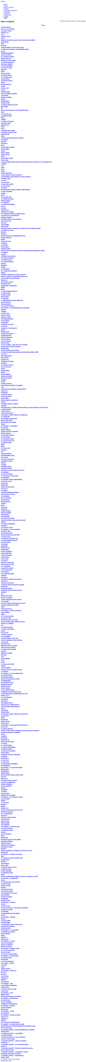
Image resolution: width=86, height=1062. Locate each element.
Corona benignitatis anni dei (9, 540)
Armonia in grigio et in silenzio (9, 403)
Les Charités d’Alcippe (7, 56)
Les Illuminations (6, 680)
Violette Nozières (5, 968)
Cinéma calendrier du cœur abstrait (11, 599)
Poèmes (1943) (5, 1031)
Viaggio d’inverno (6, 58)
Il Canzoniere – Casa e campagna (10, 529)
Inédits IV (4, 979)
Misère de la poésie (6, 946)
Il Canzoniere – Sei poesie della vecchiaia (12, 1024)
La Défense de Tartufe (7, 324)
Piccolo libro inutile (6, 588)
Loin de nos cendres (6, 896)
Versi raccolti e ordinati (7, 147)
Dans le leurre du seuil (7, 564)
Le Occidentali (5, 269)
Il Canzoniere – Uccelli (7, 1011)
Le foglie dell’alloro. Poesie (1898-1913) (12, 300)
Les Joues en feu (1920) (7, 518)
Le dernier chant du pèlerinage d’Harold (12, 584)
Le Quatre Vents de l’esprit (8, 989)
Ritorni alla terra (6, 501)
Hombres (3, 861)
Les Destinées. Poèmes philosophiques (11, 479)
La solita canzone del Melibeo (9, 763)
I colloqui (3, 405)
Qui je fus (3, 222)
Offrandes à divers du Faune (9, 645)
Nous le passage (5, 73)
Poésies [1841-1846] (6, 420)
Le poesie (3, 180)
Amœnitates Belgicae (7, 841)
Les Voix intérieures (6, 697)
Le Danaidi (4, 490)
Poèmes (3, 86)
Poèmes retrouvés (6, 241)
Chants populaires (6, 453)
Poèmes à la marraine (7, 811)
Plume (3, 444)
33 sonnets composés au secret (9, 104)
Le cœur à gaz (5, 760)
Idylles (3, 82)
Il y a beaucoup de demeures (9, 270)
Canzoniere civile (6, 123)
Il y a (2, 625)
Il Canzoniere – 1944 (7, 983)
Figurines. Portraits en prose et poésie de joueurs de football (18, 40)
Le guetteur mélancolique (8, 747)
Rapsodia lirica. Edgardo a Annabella (11, 385)
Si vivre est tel (5, 88)
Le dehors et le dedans (7, 121)
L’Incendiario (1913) (7, 702)
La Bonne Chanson (6, 468)
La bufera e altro (6, 531)
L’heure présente (6, 885)
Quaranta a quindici (6, 64)
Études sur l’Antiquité (7, 623)
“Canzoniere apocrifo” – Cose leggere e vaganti (14, 1051)
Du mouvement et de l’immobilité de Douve (13, 235)
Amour (3, 734)
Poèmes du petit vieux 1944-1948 (10, 534)
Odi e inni (3, 654)
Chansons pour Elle (6, 909)
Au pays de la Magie (7, 474)
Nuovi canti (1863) (6, 498)
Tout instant (4, 544)
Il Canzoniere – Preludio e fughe (10, 948)
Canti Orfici (4, 245)
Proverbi (3, 776)
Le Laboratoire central (7, 438)
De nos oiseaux (5, 793)
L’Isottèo (3, 651)
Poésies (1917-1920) (6, 595)
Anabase (3, 503)
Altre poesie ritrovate (7, 889)
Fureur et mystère (6, 366)
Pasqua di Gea (5, 125)
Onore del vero (5, 739)
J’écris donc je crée (6, 481)
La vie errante (5, 802)
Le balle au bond (5, 883)
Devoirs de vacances (6, 597)
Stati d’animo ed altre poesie (9, 418)
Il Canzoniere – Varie (7, 992)
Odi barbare (4, 837)
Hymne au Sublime (6, 97)
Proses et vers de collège (7, 29)
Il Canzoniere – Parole (7, 963)
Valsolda (3, 119)
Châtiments (4, 789)
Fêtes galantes (5, 357)
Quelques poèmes (6, 510)
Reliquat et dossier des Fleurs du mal (11, 590)
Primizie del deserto (6, 684)
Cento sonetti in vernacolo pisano (10, 278)
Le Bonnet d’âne (5, 293)
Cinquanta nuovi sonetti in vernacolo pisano (13, 389)
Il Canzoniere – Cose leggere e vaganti (12, 797)
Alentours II (4, 852)
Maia (2, 856)
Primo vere (4, 280)
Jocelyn (3, 915)
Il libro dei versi (5, 154)
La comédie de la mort (7, 198)
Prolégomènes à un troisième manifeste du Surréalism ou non (18, 1026)
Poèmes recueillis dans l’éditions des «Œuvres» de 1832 (16, 850)
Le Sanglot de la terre (7, 365)
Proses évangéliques (6, 551)
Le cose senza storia (6, 77)
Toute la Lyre (5, 1016)
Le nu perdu (4, 642)
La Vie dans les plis (6, 570)
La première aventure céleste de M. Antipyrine (14, 414)
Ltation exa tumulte (6, 376)
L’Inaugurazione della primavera (10, 706)
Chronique (4, 756)
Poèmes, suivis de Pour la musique (10, 346)
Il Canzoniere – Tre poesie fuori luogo (11, 767)
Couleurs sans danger (7, 413)
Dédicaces (4, 804)
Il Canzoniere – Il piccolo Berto (10, 955)
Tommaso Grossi (5, 36)
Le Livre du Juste (6, 341)
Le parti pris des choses (7, 306)
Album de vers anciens (7, 211)
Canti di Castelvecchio (7, 582)
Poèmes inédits (5, 712)
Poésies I (3, 232)
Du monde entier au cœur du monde (11, 219)
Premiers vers (5, 32)
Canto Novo (4, 483)
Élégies (3, 935)
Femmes (3, 832)
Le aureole (4, 507)
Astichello (3, 163)
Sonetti (3, 150)
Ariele (2, 606)
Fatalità (3, 267)
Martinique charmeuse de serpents (11, 1053)
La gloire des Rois (6, 409)
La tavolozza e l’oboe (7, 527)
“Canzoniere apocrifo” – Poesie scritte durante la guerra (17, 1048)
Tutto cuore (4, 509)
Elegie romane (5, 752)
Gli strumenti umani (6, 533)
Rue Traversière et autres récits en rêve (12, 774)
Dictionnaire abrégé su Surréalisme (11, 996)
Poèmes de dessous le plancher (9, 431)
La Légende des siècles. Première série (12, 858)
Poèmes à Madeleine (6, 784)
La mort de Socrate (6, 394)
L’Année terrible (5, 920)
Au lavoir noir (5, 981)
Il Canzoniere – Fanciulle (8, 917)
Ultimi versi (4, 586)
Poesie (2, 38)
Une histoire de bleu (6, 80)
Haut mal (3, 69)
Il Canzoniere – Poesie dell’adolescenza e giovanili (15, 307)
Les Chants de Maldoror (8, 204)
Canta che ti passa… (7, 608)
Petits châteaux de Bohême (8, 422)
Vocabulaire (4, 710)
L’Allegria (4, 243)
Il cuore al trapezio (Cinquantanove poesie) (13, 603)
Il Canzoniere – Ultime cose (8, 970)
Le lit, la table (5, 571)
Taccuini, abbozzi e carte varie (9, 638)
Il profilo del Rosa (6, 84)
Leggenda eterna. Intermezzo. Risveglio (12, 138)
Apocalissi (4, 736)
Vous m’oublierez (6, 667)
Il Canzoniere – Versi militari (9, 426)
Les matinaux (5, 472)
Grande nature (5, 859)
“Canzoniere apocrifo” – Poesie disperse (12, 1055)
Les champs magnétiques (8, 523)
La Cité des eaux (5, 437)
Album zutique (5, 773)
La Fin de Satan (5, 1000)
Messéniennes (5, 348)
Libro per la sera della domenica (10, 704)
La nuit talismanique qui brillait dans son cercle (14, 693)
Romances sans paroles (7, 562)
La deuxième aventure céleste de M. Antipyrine (14, 714)
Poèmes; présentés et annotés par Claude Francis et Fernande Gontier (21, 228)
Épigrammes (4, 959)
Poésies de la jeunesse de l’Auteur (10, 678)
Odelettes (3, 309)
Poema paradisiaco (6, 786)
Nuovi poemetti (5, 516)
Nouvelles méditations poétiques (10, 492)
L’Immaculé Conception (8, 926)
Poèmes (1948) (5, 1057)
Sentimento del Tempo (7, 361)
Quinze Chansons (6, 433)
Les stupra (4, 743)
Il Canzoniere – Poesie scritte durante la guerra (14, 725)
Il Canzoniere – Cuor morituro (9, 930)
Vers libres (4, 791)
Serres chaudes (5, 320)
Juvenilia (3, 464)
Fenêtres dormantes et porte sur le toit (12, 810)
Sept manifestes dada (7, 872)
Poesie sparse (4, 632)
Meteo (2, 71)
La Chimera (4, 699)
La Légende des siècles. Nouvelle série (11, 924)
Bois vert (3, 972)
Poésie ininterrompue (7, 677)
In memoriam (5, 398)
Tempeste (3, 379)
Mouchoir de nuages (7, 847)
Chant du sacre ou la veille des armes (11, 669)
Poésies (3, 239)
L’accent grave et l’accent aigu (9, 475)
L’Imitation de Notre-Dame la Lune (11, 691)
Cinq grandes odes (6, 197)
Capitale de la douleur (7, 333)
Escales (3, 662)
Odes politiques (5, 824)
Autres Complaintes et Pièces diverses (11, 640)
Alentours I (4, 525)
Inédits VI (4, 1046)
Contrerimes (4, 322)
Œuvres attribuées (6, 834)
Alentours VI (4, 1042)
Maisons (3, 666)
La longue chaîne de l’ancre (9, 867)
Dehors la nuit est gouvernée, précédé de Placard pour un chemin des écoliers (23, 250)
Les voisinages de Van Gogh (9, 893)
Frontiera (3, 311)
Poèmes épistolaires (6, 871)
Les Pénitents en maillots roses (9, 538)
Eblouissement (5, 101)
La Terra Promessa (6, 555)
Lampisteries (4, 898)
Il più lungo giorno (6, 466)
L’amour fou (4, 991)
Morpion (3, 141)
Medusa (3, 272)
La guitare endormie (7, 728)
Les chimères (4, 671)
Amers (3, 708)
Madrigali (4, 265)
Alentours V (4, 1018)
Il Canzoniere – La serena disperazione (12, 673)
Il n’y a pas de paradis (7, 616)
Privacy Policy (16, 1059)
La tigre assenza (5, 186)
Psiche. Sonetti (5, 152)
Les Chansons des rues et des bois (10, 882)
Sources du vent (5, 906)
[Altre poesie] (4, 226)
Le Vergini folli (5, 416)
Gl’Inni (3, 381)
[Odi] (2, 43)
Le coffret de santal (6, 67)
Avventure (4, 187)
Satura (3, 614)
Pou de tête (4, 143)
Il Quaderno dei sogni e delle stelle (10, 754)
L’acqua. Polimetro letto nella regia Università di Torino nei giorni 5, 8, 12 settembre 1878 (26, 162)
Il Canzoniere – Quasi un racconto (10, 1015)
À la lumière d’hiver (6, 461)
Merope (3, 919)
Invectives (4, 974)
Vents (2, 660)
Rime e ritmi (4, 865)
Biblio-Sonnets (5, 994)
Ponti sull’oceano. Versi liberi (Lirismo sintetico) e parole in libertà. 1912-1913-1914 (24, 407)
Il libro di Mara (5, 721)
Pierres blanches (5, 933)
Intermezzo (4, 577)
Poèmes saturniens (6, 237)
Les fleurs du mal (6, 27)
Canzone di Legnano (7, 891)
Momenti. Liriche (6, 178)
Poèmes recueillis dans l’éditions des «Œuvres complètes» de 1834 (19, 876)
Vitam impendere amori (7, 455)
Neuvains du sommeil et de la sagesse (11, 579)
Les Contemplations (6, 813)
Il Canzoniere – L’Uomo (8, 941)
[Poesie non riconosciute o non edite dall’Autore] (14, 110)
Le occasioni (4, 427)
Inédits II (3, 848)
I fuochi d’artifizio (6, 512)
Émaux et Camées (6, 317)
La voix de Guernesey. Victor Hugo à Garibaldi (14, 907)
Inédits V (3, 1020)
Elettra (3, 880)
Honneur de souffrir (6, 653)
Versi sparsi (4, 560)
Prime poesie (4, 160)
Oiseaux (3, 787)
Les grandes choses (6, 259)
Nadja (2, 874)
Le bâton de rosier (6, 869)
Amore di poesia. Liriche (8, 494)
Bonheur (3, 887)
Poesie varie (4, 726)
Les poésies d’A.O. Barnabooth (10, 215)
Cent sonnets (4, 95)
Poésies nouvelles (5, 928)
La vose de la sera (6, 114)
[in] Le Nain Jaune (6, 1027)
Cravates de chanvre (7, 828)
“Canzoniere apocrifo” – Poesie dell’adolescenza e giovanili (17, 1029)
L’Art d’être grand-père (8, 950)
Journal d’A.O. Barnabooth (9, 328)
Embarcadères (5, 514)
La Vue (3, 51)
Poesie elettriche (5, 658)
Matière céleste (5, 331)
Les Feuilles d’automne (7, 573)
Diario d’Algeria (5, 429)
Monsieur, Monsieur (6, 337)
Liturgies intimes (5, 922)
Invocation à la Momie (7, 258)
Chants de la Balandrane (8, 782)
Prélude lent (4, 485)
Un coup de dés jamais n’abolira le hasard (13, 621)
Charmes (3, 254)
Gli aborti (3, 592)
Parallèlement (5, 771)
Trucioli (3, 193)
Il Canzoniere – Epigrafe (8, 1005)
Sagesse (3, 630)
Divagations (4, 546)
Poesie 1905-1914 (6, 302)
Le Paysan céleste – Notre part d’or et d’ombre (14, 344)
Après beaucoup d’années (8, 647)
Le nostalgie (4, 139)
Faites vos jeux (5, 821)
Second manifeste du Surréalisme (10, 913)
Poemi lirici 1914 (5, 283)
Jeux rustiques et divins (7, 435)
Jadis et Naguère (5, 688)
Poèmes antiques (5, 200)
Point (2, 112)
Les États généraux (6, 1035)
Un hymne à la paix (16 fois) (9, 132)
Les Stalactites (5, 202)
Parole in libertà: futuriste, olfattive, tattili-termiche (15, 189)
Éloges (3, 289)
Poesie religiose (5, 149)
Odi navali (4, 815)
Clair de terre (5, 715)
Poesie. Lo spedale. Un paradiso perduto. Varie (14, 276)
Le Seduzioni (4, 298)
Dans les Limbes (5, 952)
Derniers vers (5, 359)
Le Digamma (4, 911)
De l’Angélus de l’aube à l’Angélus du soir (13, 213)
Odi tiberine (4, 392)
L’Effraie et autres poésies (8, 256)
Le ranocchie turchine (7, 184)
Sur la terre (4, 488)
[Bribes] (3, 800)
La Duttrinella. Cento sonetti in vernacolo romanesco (16, 176)
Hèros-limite (4, 106)
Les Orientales (5, 477)
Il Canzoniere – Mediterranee (9, 998)
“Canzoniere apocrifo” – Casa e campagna (13, 1037)
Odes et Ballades (5, 374)
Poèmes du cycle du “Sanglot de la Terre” (13, 470)
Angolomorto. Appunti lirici (9, 285)
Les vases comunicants (7, 961)
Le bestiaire (4, 252)
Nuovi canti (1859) (6, 396)
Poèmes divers (5, 723)
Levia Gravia (4, 558)
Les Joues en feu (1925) (7, 664)
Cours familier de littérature (9, 985)
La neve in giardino (6, 191)
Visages (3, 90)
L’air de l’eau (5, 976)
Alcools (3, 368)
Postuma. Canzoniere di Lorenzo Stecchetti (13, 274)
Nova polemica (5, 496)
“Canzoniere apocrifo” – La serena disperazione (14, 1044)
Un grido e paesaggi (6, 634)
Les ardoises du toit (6, 675)
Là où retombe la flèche (7, 690)
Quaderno (4, 363)
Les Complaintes (5, 566)
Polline (3, 287)
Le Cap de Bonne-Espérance (9, 291)
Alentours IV (4, 978)
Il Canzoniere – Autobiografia (9, 878)
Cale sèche (4, 965)
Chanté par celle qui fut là (8, 817)
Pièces (2, 446)
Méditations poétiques (7, 53)
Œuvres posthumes (6, 1002)
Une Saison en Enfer (7, 627)
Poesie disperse (5, 863)
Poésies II (3, 234)
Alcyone (3, 904)
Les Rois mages (5, 313)
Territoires (4, 450)
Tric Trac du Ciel (6, 221)
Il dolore (3, 462)
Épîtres (3, 717)
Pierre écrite (4, 457)
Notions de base (5, 102)
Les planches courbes (7, 830)
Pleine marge (4, 1009)
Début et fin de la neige (7, 741)
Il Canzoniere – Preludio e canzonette (11, 854)
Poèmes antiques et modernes (9, 400)
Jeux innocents (5, 819)
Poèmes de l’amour (6, 378)
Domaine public (5, 91)
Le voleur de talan (6, 618)
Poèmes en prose (5, 315)
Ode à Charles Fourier (7, 1050)
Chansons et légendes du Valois (10, 605)
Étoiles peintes (5, 769)
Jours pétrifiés (5, 224)
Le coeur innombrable (7, 261)
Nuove (3, 835)
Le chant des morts (6, 957)
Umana (3, 424)
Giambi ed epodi (5, 686)
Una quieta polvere (6, 75)
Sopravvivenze (5, 557)
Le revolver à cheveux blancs (9, 954)
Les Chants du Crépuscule (8, 649)
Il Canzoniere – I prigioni (8, 902)
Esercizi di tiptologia (6, 66)
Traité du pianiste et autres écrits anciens (12, 47)
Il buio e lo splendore (7, 944)
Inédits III (4, 937)
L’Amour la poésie (6, 442)
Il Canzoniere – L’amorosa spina (10, 826)
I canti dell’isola (5, 765)
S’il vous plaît (5, 601)
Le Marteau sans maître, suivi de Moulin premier (15, 49)
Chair (2, 967)
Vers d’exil (4, 326)
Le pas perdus (5, 762)
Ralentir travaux (5, 900)
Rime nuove (4, 778)
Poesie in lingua (5, 499)
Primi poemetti (5, 370)
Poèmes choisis (5, 342)
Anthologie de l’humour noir (9, 1003)
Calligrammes (5, 549)
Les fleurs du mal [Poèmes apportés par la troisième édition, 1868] (19, 352)
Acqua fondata (5, 78)
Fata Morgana (5, 1013)
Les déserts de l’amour (7, 459)
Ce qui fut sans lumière (7, 629)
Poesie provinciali (6, 304)
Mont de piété (5, 296)
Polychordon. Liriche (7, 158)
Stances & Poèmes (6, 54)
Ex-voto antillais (5, 636)
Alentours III (4, 939)
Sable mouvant (5, 134)
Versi (2, 34)
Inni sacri (3, 45)
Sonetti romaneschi (6, 173)
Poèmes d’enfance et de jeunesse (10, 350)
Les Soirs (3, 208)
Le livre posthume (6, 1007)
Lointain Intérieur (6, 335)
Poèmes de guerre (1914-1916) (9, 619)
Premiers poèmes (6, 248)
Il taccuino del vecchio (7, 682)
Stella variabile (5, 612)
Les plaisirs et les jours (7, 230)
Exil (2, 594)
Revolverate (4, 719)
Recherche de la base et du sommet (11, 839)
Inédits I (3, 522)
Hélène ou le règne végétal (8, 60)
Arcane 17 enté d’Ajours (8, 1039)
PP (2, 108)
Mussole (3, 402)
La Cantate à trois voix (7, 440)
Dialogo (3, 806)
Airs (2, 451)
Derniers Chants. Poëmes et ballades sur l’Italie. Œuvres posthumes (20, 730)
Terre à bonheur (5, 339)
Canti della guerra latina (8, 130)
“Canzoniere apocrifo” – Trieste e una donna (13, 1040)
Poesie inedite (5, 42)
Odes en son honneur (7, 943)
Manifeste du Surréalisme (8, 795)
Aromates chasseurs (6, 749)
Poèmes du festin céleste (7, 486)
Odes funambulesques (7, 318)
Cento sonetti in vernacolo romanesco (11, 174)
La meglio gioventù (6, 115)
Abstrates (3, 575)
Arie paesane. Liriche (7, 282)
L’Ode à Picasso (5, 411)
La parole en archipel (7, 568)
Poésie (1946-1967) (6, 553)
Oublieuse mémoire (6, 217)
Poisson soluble (5, 823)
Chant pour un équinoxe (8, 845)
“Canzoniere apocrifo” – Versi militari (12, 1033)
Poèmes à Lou (5, 695)
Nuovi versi (4, 390)
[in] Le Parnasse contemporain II (10, 1022)
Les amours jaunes (6, 30)
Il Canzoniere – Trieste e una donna (11, 610)
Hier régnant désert (6, 355)
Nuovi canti (4, 701)
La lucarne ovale (5, 536)
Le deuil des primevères (7, 62)
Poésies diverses (5, 547)
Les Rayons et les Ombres (8, 750)
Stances (3, 206)
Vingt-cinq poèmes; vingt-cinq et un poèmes (13, 520)
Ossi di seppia (5, 246)
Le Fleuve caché (5, 448)
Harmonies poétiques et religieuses (10, 732)
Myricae (3, 263)
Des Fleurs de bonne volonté (9, 780)
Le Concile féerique (6, 745)
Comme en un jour (6, 383)
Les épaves (4, 354)
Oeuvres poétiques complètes (9, 93)
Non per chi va (5, 182)
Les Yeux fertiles (5, 542)
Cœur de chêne (5, 799)
